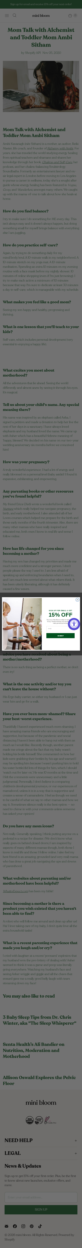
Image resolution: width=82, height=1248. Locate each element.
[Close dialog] (77, 600)
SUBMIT (60, 635)
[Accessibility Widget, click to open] (74, 624)
